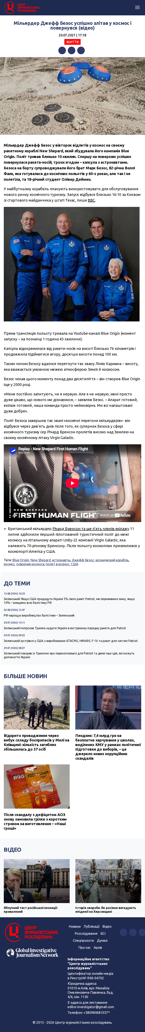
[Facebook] (62, 50)
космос (9, 564)
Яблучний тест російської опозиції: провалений (31, 909)
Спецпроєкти (83, 940)
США (75, 564)
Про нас (84, 947)
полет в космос (57, 564)
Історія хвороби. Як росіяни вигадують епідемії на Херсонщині (105, 909)
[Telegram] (81, 50)
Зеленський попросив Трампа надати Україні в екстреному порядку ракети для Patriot (65, 628)
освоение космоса (30, 564)
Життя (72, 42)
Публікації (91, 926)
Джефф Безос (83, 560)
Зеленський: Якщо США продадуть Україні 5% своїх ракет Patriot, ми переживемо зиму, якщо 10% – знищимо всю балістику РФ (69, 600)
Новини (75, 926)
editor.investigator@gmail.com (91, 1007)
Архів (98, 947)
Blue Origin (20, 560)
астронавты (61, 560)
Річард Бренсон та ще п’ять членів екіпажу (90, 528)
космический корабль (112, 560)
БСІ (103, 933)
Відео (12, 849)
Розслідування (86, 933)
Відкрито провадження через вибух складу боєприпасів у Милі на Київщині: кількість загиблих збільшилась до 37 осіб (36, 742)
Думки (102, 940)
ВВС (91, 200)
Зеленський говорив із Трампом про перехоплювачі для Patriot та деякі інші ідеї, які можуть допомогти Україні (69, 655)
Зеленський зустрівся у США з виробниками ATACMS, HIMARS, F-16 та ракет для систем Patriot (71, 640)
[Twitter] (71, 50)
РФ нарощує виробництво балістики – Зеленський (39, 615)
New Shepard (40, 560)
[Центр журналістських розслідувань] (22, 8)
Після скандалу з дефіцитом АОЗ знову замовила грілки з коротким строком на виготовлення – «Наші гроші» (35, 821)
